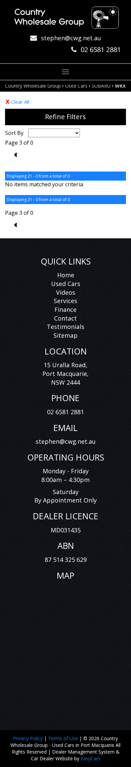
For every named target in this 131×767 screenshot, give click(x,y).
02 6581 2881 (101, 49)
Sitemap (65, 335)
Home (65, 275)
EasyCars (90, 758)
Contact (65, 318)
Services (65, 301)
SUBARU (101, 86)
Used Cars (76, 86)
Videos (65, 292)
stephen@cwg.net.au (71, 38)
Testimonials (65, 327)
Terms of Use (63, 738)
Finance (65, 309)
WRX (120, 86)
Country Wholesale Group (33, 86)
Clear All (20, 101)
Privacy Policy (28, 738)
